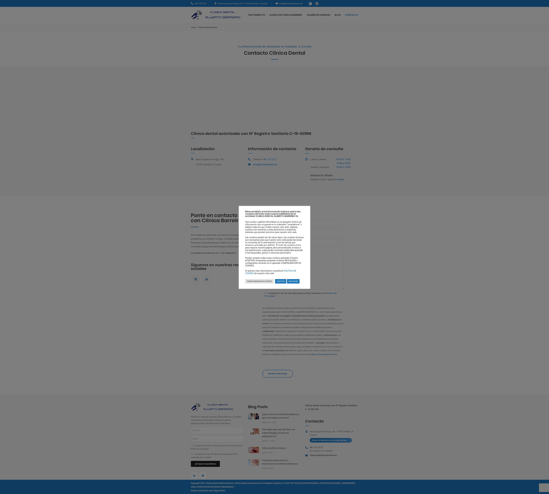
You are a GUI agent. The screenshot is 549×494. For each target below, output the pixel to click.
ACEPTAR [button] (281, 281)
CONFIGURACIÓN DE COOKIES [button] (259, 281)
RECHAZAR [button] (293, 281)
